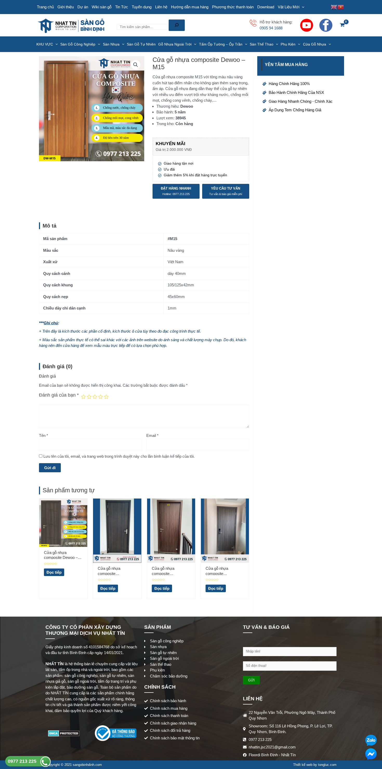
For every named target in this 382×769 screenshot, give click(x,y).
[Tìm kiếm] (177, 25)
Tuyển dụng (142, 7)
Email (152, 435)
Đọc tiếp (54, 572)
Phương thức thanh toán (233, 7)
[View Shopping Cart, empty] (342, 25)
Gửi (251, 680)
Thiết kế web (302, 765)
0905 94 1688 (271, 28)
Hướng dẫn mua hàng (189, 7)
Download (265, 7)
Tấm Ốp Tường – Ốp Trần (220, 44)
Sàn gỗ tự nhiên (141, 44)
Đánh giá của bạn (59, 395)
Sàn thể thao (261, 44)
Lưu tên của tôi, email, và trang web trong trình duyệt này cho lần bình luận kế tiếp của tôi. (119, 456)
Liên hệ (161, 7)
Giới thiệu (65, 7)
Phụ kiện (288, 44)
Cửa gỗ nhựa (314, 44)
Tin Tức (121, 7)
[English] (334, 6)
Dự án (82, 7)
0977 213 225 (23, 761)
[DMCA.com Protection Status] (64, 733)
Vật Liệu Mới (288, 7)
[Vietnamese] (341, 6)
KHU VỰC (44, 44)
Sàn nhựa (111, 44)
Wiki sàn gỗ (101, 7)
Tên (43, 435)
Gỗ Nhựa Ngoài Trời (175, 44)
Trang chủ (45, 7)
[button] (135, 64)
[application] (301, 7)
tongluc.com (327, 765)
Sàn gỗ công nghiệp (77, 44)
